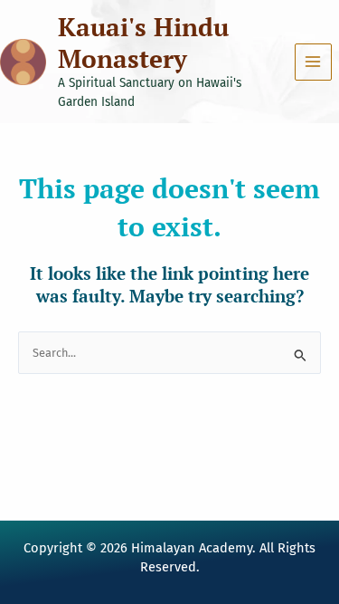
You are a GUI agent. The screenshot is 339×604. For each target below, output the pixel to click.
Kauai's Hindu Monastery (143, 42)
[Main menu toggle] (313, 62)
